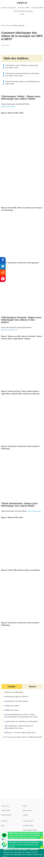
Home (3, 825)
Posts (8, 25)
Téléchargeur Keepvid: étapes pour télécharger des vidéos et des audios (22, 74)
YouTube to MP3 (28, 821)
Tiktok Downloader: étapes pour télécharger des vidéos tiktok (22, 83)
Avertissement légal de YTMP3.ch (16, 696)
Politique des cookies (11, 706)
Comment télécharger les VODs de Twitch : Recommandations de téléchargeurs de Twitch (20, 716)
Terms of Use (5, 806)
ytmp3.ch (22, 2)
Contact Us (4, 821)
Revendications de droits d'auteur (16, 701)
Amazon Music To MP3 (30, 830)
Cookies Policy (5, 810)
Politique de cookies (11, 710)
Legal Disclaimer (6, 815)
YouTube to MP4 (28, 825)
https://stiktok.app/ (34, 511)
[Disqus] (22, 769)
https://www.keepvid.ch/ (9, 330)
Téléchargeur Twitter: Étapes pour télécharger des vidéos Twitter (21, 66)
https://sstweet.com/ (8, 106)
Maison (3, 25)
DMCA (25, 806)
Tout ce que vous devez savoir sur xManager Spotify (23, 737)
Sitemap (25, 815)
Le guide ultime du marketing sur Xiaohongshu (21, 721)
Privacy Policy (27, 810)
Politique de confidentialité (13, 692)
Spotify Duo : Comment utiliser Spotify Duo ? (20, 732)
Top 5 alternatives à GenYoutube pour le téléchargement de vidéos (18, 727)
